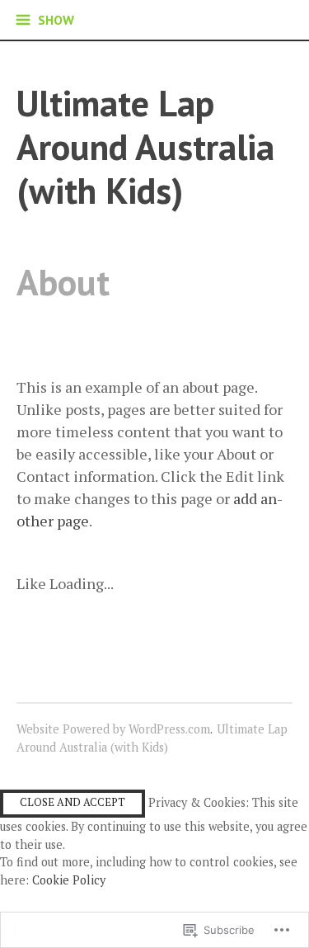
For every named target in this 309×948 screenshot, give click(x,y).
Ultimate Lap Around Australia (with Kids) (145, 146)
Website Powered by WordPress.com (113, 729)
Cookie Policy (68, 880)
